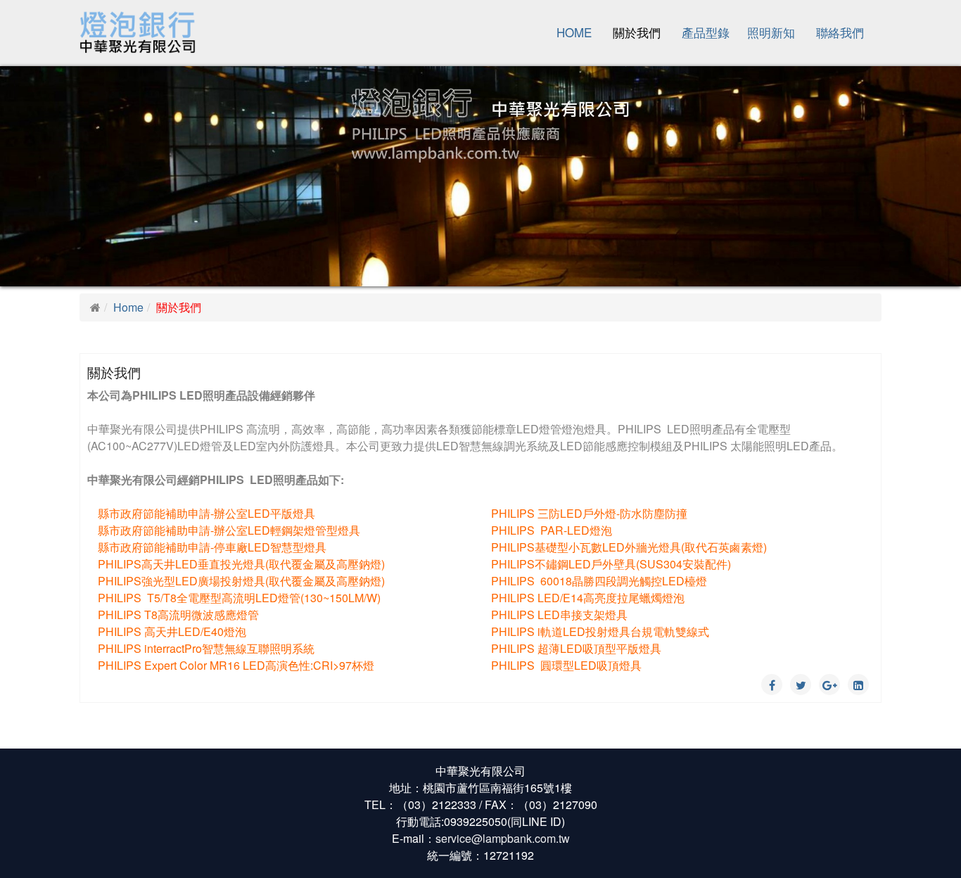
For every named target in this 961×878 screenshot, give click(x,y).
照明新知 (771, 32)
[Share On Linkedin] (858, 684)
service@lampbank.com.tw (502, 838)
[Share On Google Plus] (829, 684)
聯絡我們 (840, 32)
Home (574, 32)
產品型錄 (706, 32)
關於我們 (637, 32)
